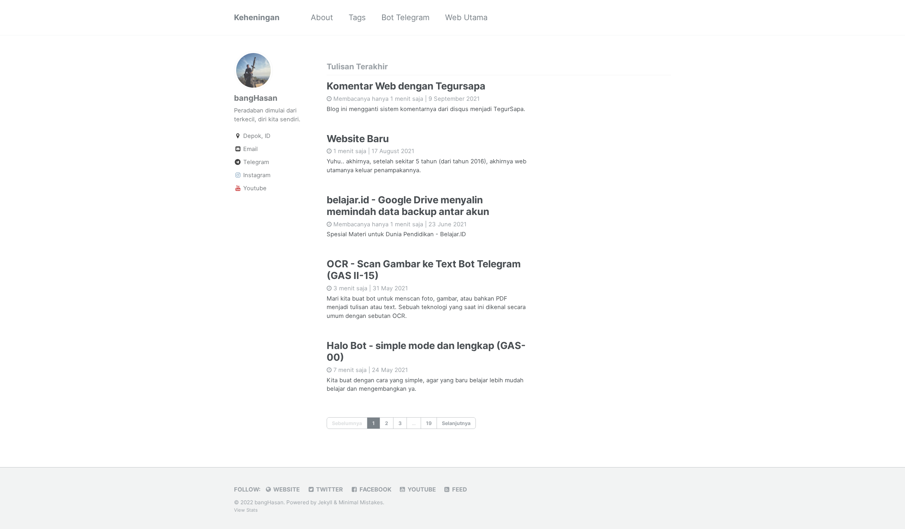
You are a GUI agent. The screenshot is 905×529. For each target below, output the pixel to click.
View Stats (246, 510)
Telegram (255, 161)
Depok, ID (255, 135)
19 (429, 423)
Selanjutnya (456, 423)
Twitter (329, 489)
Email (249, 148)
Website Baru (358, 139)
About (322, 17)
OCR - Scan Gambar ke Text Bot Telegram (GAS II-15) (424, 269)
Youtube (254, 188)
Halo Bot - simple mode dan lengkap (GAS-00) (426, 351)
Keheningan (257, 17)
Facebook (374, 489)
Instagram (255, 175)
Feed (459, 489)
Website (286, 489)
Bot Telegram (405, 17)
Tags (357, 17)
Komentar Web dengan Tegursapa (406, 86)
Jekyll (325, 502)
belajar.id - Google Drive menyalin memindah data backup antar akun (408, 205)
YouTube (421, 489)
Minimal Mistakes (361, 502)
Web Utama (466, 17)
